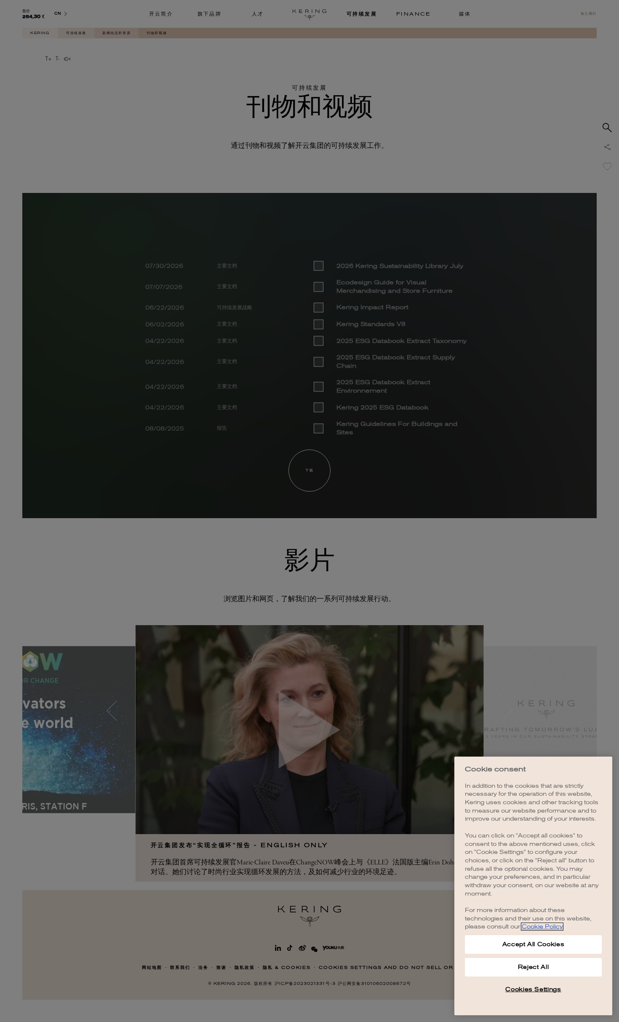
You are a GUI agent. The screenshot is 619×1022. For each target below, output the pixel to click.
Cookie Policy (542, 926)
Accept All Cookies (533, 944)
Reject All (533, 967)
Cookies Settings (533, 989)
